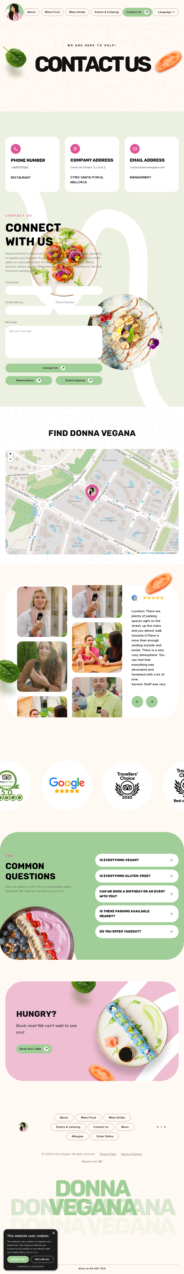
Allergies (77, 1136)
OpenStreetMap (158, 552)
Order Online (104, 1136)
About (31, 12)
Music (125, 1127)
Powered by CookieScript (30, 1266)
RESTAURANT (21, 177)
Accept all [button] (18, 1259)
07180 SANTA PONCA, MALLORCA (87, 179)
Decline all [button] (42, 1259)
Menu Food (52, 12)
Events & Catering (107, 12)
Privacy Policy (108, 1154)
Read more (32, 1252)
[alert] (31, 1249)
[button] (166, 12)
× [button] (53, 1233)
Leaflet (142, 552)
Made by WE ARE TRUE (92, 1268)
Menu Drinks (77, 12)
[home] (14, 12)
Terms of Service (131, 1154)
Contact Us (100, 1127)
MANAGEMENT (140, 177)
